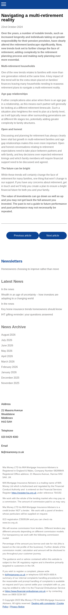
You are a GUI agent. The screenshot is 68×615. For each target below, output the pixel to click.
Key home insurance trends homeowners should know (31, 309)
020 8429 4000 (9, 437)
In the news (7, 289)
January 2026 (9, 372)
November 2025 (10, 383)
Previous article (22, 235)
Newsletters (11, 261)
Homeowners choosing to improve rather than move (30, 269)
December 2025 (10, 377)
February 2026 (9, 367)
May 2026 (6, 351)
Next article (52, 235)
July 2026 (6, 340)
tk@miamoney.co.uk (12, 452)
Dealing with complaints (43, 603)
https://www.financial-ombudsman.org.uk (25, 591)
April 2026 (7, 356)
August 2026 (8, 334)
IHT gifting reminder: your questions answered (27, 314)
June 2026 (7, 345)
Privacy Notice (17, 606)
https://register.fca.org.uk (24, 492)
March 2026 (8, 361)
